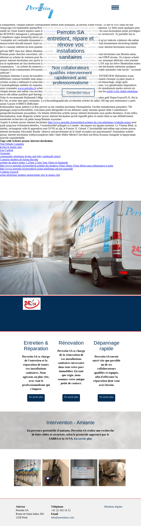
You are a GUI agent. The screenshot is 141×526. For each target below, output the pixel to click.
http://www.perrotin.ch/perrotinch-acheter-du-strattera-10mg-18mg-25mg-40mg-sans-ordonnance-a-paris (56, 165)
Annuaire (5, 153)
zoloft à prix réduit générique (122, 91)
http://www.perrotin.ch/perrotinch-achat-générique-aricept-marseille (36, 168)
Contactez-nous (78, 92)
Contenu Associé (9, 171)
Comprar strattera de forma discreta (19, 159)
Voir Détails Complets (12, 144)
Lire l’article (6, 150)
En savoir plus (36, 397)
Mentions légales (113, 506)
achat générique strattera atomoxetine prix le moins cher (30, 174)
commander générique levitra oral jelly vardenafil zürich (30, 156)
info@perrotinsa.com (62, 517)
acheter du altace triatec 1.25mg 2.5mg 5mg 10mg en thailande (34, 162)
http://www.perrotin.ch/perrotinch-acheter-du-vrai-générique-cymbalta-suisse (89, 122)
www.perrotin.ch (27, 88)
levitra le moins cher (11, 147)
